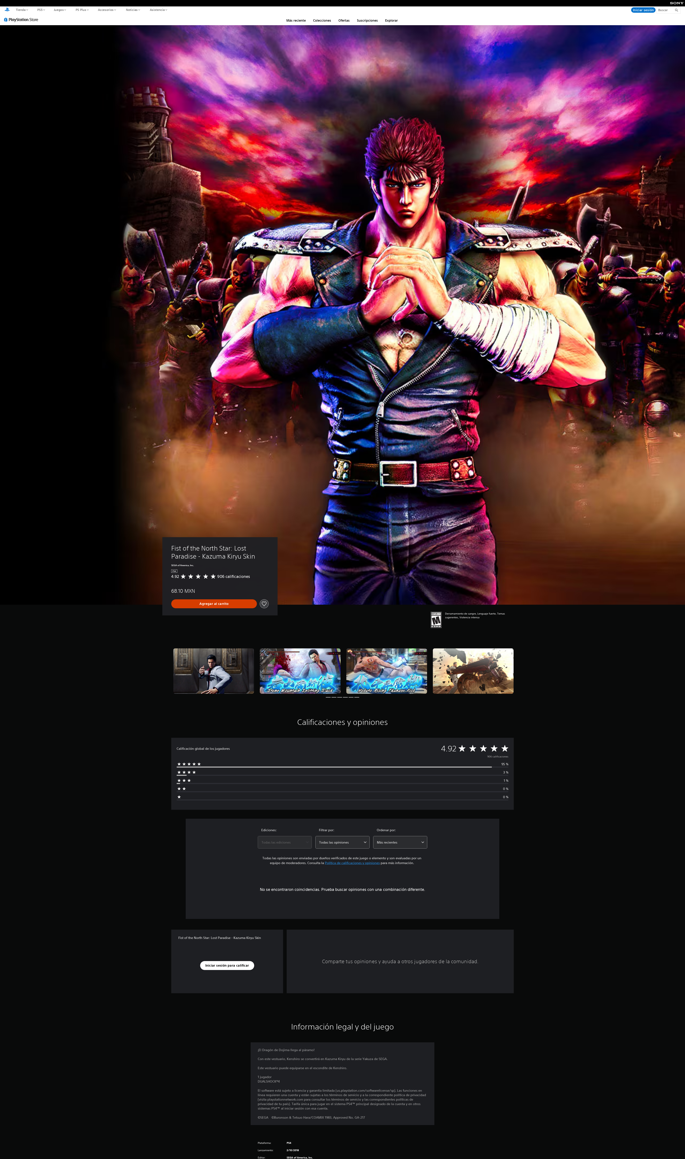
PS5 (40, 9)
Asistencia (157, 9)
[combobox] (285, 842)
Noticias (132, 9)
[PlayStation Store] (22, 19)
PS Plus (80, 9)
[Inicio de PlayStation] (7, 10)
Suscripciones (367, 20)
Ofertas (344, 20)
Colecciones (322, 20)
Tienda (21, 9)
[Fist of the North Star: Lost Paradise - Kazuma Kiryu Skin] (213, 671)
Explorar (391, 20)
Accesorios (106, 9)
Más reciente (296, 20)
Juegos (59, 9)
